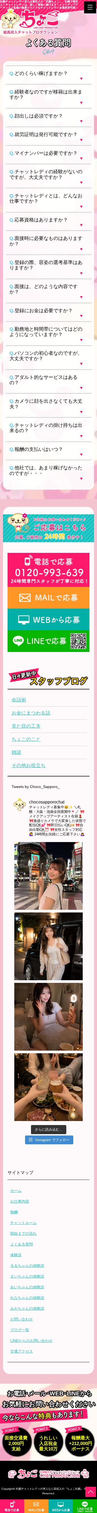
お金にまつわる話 (31, 713)
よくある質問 (21, 1244)
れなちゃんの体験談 (27, 1298)
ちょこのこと (26, 739)
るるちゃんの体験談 (27, 1265)
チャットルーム (23, 1223)
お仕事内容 (19, 1201)
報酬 (14, 1212)
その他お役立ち (29, 765)
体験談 (16, 1255)
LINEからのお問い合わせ (31, 1340)
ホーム (16, 1190)
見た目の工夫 (26, 726)
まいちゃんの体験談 (27, 1276)
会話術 (19, 700)
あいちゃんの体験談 (27, 1287)
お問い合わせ (21, 1319)
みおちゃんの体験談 (27, 1308)
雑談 (16, 752)
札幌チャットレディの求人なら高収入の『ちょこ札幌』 (49, 1488)
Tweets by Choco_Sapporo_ (36, 786)
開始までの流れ (23, 1233)
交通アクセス (21, 1351)
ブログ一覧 (19, 1330)
